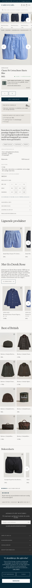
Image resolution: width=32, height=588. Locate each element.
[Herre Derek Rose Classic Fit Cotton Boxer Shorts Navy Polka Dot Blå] (15, 17)
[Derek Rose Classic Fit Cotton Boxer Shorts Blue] (5, 24)
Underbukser (15, 30)
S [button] (4, 93)
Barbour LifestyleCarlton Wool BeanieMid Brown (7, 409)
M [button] (12, 93)
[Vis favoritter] (24, 5)
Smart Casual (8, 144)
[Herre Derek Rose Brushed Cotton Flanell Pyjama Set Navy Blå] (12, 298)
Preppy (26, 144)
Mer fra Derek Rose (13, 264)
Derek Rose (4, 67)
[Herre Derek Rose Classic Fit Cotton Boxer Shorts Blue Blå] (5, 17)
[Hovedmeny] (29, 5)
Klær (2, 30)
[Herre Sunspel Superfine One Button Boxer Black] (14, 465)
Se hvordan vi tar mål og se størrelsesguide (15, 197)
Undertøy (8, 30)
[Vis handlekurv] (26, 5)
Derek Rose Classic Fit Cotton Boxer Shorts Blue (5, 25)
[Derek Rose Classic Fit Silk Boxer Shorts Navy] (25, 24)
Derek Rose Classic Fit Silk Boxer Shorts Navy (25, 25)
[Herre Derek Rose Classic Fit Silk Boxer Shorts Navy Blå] (25, 17)
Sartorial (18, 144)
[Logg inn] (21, 5)
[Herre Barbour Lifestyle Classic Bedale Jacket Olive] (8, 369)
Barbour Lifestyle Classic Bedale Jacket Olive (7, 381)
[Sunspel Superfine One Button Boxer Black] (14, 478)
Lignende (13, 221)
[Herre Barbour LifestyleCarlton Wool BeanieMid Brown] (8, 397)
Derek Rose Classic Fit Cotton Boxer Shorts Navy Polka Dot (15, 25)
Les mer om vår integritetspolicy (16, 525)
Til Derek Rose (7, 281)
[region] (16, 497)
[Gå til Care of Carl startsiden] (7, 5)
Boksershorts (25, 30)
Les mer (28, 87)
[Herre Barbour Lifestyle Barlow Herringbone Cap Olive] (8, 342)
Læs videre (16, 569)
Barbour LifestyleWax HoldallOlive (6, 436)
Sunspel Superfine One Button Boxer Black (12, 480)
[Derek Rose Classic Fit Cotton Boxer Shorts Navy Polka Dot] (15, 24)
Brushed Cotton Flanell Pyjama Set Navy (11, 314)
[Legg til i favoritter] (21, 229)
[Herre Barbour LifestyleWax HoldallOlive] (8, 424)
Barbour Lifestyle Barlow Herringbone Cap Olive (7, 354)
